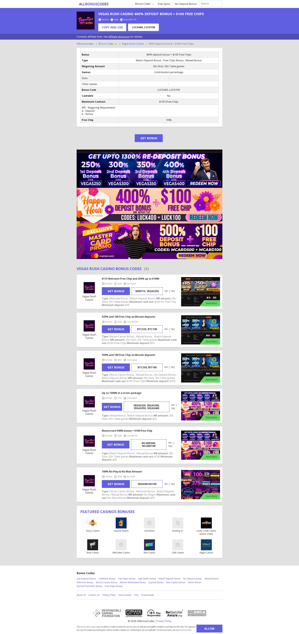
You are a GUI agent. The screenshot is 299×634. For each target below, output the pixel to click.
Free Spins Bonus (126, 578)
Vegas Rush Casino (133, 43)
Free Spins (164, 4)
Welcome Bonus (85, 582)
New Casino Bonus (175, 582)
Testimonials (147, 594)
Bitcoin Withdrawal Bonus (133, 582)
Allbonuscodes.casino (86, 626)
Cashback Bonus (107, 578)
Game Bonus (194, 582)
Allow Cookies (209, 629)
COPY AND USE (112, 27)
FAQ (136, 594)
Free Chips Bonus (114, 586)
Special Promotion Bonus (89, 586)
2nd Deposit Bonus (86, 578)
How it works (125, 594)
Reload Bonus (211, 578)
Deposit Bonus (156, 582)
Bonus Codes (143, 3)
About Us (81, 594)
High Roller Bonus (147, 578)
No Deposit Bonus (186, 4)
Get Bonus (148, 138)
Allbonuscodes (85, 43)
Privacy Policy (185, 630)
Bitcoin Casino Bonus (106, 582)
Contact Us (94, 594)
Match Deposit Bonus (170, 578)
